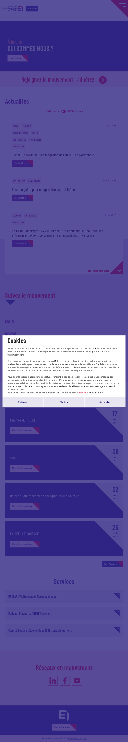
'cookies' (82, 392)
